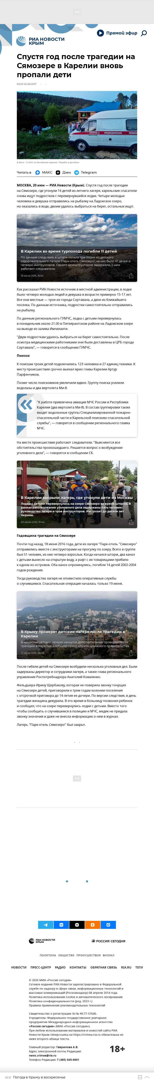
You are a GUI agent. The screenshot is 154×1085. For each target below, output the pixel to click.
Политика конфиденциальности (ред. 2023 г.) (60, 1001)
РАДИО (60, 968)
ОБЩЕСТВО (66, 955)
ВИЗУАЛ (108, 955)
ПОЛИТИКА (48, 955)
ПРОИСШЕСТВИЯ (88, 955)
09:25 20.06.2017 (26, 84)
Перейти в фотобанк (69, 162)
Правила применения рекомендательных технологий (67, 1005)
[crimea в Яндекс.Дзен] (77, 925)
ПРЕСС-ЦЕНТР (40, 968)
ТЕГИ (139, 968)
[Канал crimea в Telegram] (45, 925)
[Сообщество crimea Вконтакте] (61, 925)
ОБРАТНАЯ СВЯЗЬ (103, 968)
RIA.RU (126, 968)
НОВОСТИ (18, 968)
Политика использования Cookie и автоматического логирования (76, 997)
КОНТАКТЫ (78, 968)
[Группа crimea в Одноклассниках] (92, 925)
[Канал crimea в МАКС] (108, 925)
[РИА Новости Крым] (40, 41)
